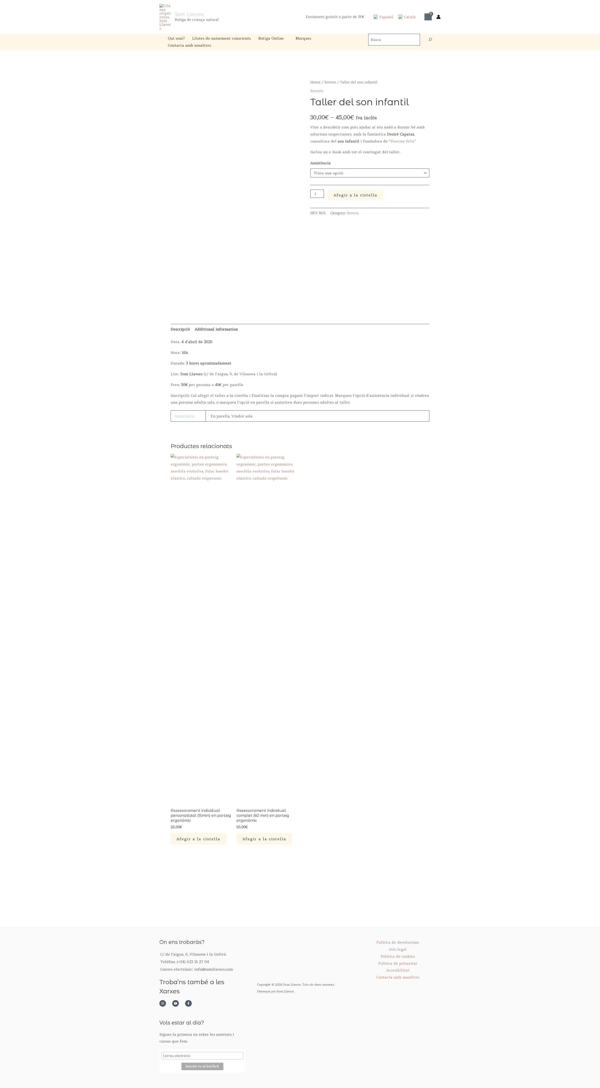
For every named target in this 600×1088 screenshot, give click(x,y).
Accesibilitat (397, 970)
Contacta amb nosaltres (189, 45)
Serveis (330, 82)
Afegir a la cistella (355, 195)
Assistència (320, 163)
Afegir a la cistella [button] (198, 839)
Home (315, 82)
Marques (303, 38)
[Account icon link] (438, 17)
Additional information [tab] (216, 329)
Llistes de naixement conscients (221, 38)
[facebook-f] (190, 1003)
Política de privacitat (397, 963)
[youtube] (178, 1003)
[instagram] (165, 1003)
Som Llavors (189, 14)
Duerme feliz (402, 141)
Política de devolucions (397, 942)
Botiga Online (271, 38)
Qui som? (176, 38)
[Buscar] (430, 39)
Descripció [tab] (180, 329)
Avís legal (398, 949)
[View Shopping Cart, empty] (428, 16)
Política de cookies (398, 956)
